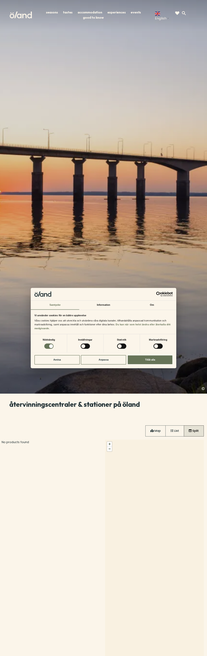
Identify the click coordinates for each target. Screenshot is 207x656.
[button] (109, 444)
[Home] (21, 15)
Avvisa (57, 359)
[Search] (184, 13)
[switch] (85, 346)
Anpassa (104, 359)
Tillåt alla (150, 359)
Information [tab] (103, 304)
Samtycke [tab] (55, 304)
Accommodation (90, 12)
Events (136, 12)
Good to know (93, 17)
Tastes (67, 12)
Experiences (116, 12)
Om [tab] (152, 304)
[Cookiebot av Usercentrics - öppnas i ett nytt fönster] (158, 294)
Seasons (52, 12)
